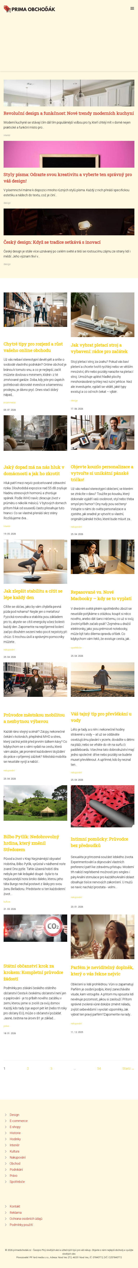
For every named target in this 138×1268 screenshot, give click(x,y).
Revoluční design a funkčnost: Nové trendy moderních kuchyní (69, 113)
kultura (7, 901)
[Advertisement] (69, 40)
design (7, 203)
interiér (7, 135)
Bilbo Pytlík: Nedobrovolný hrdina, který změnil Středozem (31, 843)
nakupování (76, 526)
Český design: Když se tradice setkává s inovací (52, 242)
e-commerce (9, 402)
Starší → (128, 1068)
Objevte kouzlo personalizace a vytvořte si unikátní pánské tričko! (102, 473)
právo (6, 1026)
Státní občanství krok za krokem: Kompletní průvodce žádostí (33, 972)
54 (99, 1068)
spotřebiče (76, 647)
